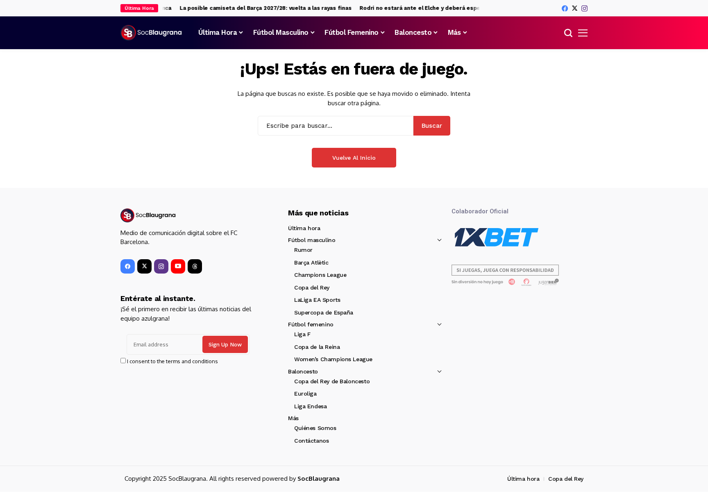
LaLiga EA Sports (317, 299)
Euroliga (305, 393)
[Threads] (195, 266)
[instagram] (584, 8)
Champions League (320, 274)
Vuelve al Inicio (354, 157)
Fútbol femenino (311, 324)
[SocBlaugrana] (151, 33)
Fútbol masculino (311, 240)
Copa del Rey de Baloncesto (332, 381)
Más (293, 418)
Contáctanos (311, 440)
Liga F (302, 334)
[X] (574, 8)
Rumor (303, 250)
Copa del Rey (311, 287)
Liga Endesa (310, 406)
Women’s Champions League (333, 359)
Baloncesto (303, 371)
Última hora (304, 228)
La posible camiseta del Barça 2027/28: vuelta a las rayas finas (261, 8)
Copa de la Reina (317, 347)
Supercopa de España (323, 312)
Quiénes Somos (315, 428)
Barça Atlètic (311, 262)
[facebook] (565, 8)
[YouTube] (178, 266)
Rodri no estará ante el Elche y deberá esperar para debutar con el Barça (455, 8)
